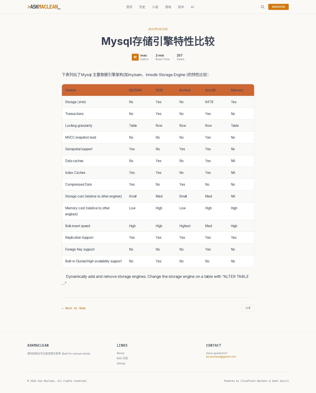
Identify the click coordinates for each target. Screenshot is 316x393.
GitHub (121, 363)
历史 (142, 7)
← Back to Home (74, 308)
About (120, 353)
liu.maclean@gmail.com (221, 356)
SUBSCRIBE (278, 7)
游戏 (168, 7)
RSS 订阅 (122, 358)
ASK (43, 6)
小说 (155, 7)
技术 (181, 7)
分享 (248, 308)
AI (192, 7)
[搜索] (263, 7)
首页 (129, 7)
